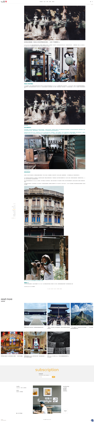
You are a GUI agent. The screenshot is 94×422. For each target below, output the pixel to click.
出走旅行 (92, 4)
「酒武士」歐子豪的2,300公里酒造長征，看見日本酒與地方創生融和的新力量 (58, 328)
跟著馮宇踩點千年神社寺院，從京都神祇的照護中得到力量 (33, 327)
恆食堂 (22, 387)
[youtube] (21, 413)
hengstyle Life (88, 4)
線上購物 (17, 391)
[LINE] (20, 413)
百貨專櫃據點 (21, 391)
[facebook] (16, 413)
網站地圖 (2, 419)
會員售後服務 (64, 389)
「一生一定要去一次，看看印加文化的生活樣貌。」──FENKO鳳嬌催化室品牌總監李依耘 (82, 328)
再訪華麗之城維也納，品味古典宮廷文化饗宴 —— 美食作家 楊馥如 (12, 356)
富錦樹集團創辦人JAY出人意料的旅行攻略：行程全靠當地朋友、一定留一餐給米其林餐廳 (35, 357)
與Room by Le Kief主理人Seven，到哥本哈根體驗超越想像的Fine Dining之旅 (58, 357)
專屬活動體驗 (64, 388)
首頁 (84, 4)
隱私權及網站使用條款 (3, 420)
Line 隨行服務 (65, 387)
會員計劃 (53, 1)
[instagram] (18, 413)
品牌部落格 (24, 387)
